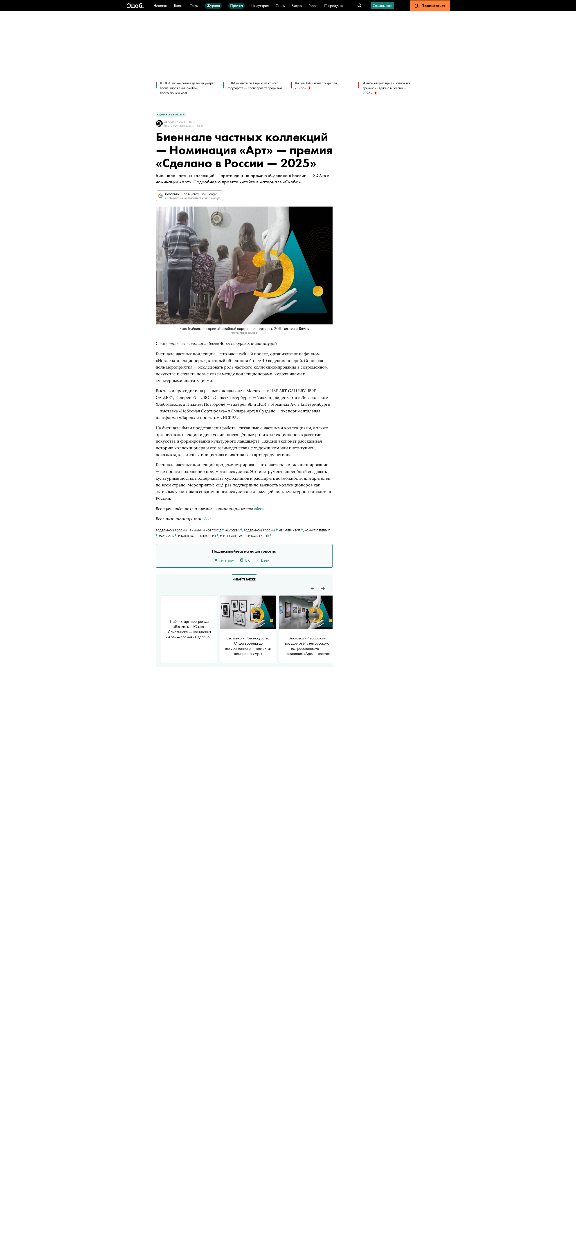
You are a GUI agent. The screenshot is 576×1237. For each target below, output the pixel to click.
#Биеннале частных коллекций (245, 536)
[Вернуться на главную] (135, 6)
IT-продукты (333, 5)
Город (312, 5)
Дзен (265, 560)
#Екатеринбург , (291, 530)
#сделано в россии (171, 530)
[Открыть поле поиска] (360, 6)
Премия (236, 5)
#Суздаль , (168, 536)
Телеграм (226, 560)
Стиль (280, 5)
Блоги (178, 5)
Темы (194, 5)
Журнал (213, 5)
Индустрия (260, 5)
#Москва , (234, 530)
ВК (247, 560)
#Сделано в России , (261, 530)
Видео (297, 5)
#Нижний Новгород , (207, 530)
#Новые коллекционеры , (199, 536)
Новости (160, 5)
